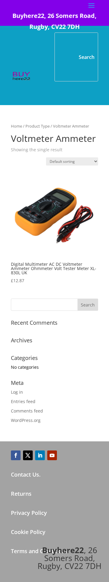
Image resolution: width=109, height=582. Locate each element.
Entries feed (23, 401)
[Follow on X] (28, 455)
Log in (17, 392)
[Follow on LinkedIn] (40, 455)
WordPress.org (26, 420)
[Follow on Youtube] (52, 455)
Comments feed (27, 411)
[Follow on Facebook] (16, 455)
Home (16, 126)
